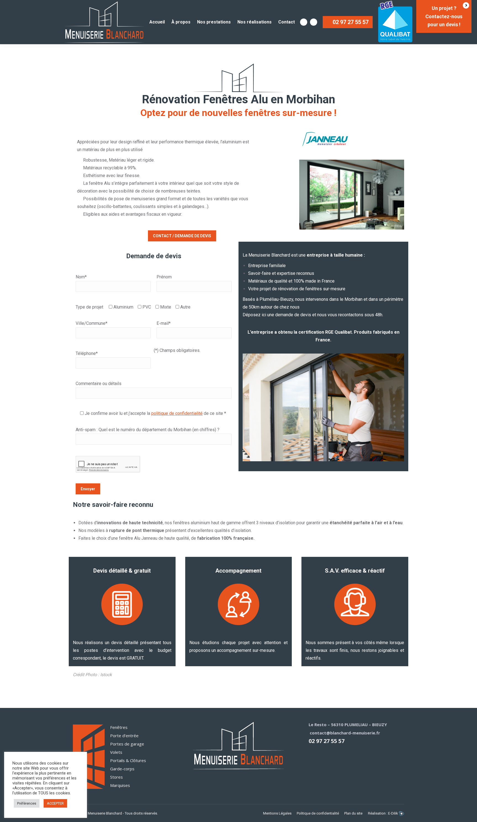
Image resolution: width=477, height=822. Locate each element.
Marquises (120, 785)
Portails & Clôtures (128, 760)
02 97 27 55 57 (326, 741)
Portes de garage (127, 744)
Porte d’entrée (124, 735)
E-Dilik (393, 813)
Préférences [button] (26, 803)
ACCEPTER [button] (55, 803)
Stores (116, 777)
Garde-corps (122, 768)
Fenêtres (119, 727)
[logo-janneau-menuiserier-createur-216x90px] (325, 139)
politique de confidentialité (177, 413)
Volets (116, 752)
